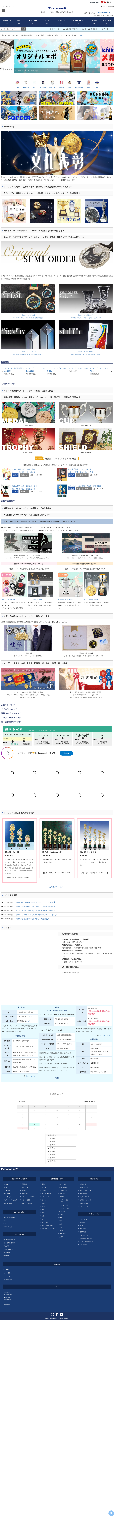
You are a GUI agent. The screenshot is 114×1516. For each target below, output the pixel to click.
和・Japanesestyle (9, 1337)
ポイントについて (85, 1317)
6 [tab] (58, 75)
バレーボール (45, 1317)
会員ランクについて (85, 1320)
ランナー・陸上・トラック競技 (66, 1321)
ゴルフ (44, 1310)
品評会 (61, 1357)
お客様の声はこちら (56, 1007)
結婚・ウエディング (9, 1360)
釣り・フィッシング (47, 1345)
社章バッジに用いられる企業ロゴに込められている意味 (35, 1035)
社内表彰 (6, 1366)
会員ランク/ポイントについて (75, 29)
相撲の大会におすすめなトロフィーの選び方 (31, 1039)
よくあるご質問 (84, 1323)
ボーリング (62, 1314)
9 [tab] (63, 75)
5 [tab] (57, 75)
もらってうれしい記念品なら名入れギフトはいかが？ (34, 1031)
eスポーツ (62, 1331)
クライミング (63, 1310)
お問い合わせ (107, 22)
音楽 (60, 1347)
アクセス (82, 1345)
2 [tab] (52, 75)
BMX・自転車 (63, 1307)
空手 (43, 1326)
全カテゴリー (7, 22)
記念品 (23, 1310)
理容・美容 (62, 1354)
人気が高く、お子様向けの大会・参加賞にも (85, 576)
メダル (6, 1304)
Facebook (8, 1418)
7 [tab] (60, 75)
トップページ (83, 1339)
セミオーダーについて (78, 22)
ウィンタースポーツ (64, 1325)
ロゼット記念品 (26, 1320)
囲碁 (60, 1338)
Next (111, 57)
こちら (80, 35)
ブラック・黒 (8, 1347)
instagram (8, 1413)
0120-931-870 (105, 12)
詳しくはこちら (31, 1196)
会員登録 (111, 6)
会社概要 (94, 22)
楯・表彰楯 (7, 1314)
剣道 (43, 1333)
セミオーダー (8, 1317)
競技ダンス (62, 1350)
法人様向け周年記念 (9, 1363)
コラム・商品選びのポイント (88, 1361)
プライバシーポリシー (86, 1355)
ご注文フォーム (84, 1326)
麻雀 (60, 1344)
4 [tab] (55, 75)
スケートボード (63, 1304)
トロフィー (7, 1310)
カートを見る (8, 1393)
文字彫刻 (47, 22)
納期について (83, 1314)
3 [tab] (54, 75)
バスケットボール (47, 1314)
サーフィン (45, 1342)
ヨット (44, 1339)
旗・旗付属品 (8, 1323)
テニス (44, 1320)
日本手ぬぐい (25, 1314)
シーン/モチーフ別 (32, 22)
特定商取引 (83, 1352)
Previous (2, 57)
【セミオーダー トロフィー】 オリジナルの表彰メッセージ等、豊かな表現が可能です (28, 353)
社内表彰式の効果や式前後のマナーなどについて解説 (34, 1022)
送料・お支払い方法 (85, 1310)
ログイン (104, 6)
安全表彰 (6, 1375)
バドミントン (63, 1317)
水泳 (43, 1336)
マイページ (55, 29)
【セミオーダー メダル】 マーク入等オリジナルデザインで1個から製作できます (28, 316)
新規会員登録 (8, 1399)
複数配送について (85, 1307)
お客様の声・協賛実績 (86, 1358)
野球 (43, 1304)
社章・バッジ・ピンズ (10, 1320)
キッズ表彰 (7, 1372)
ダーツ (61, 1334)
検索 (23, 29)
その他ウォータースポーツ (49, 1349)
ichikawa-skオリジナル (28, 1317)
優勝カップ (7, 1307)
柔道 (43, 1329)
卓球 (43, 1323)
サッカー (44, 1307)
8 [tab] (61, 75)
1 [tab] (50, 75)
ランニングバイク (64, 1328)
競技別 (18, 22)
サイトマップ (83, 1349)
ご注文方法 (83, 1304)
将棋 (60, 1341)
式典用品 (24, 1304)
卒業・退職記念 (8, 1369)
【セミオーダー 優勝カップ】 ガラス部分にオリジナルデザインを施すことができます (85, 316)
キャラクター (25, 1307)
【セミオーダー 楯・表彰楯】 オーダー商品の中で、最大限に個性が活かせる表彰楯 (85, 353)
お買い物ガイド (60, 22)
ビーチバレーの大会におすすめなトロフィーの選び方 (34, 1026)
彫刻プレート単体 (27, 1323)
